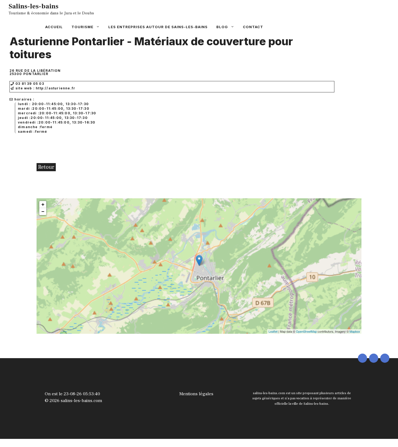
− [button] (42, 211)
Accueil (54, 27)
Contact (253, 27)
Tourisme (82, 27)
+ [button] (42, 204)
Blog (222, 27)
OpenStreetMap (306, 331)
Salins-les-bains (33, 6)
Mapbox (355, 331)
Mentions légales (196, 394)
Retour (46, 167)
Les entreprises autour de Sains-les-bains (158, 27)
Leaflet (273, 331)
